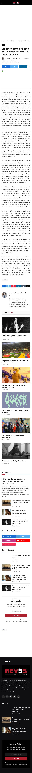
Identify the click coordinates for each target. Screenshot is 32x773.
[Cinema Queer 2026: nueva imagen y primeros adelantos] (16, 400)
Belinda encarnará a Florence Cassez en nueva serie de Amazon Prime (21, 521)
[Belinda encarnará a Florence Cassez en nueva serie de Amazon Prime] (16, 325)
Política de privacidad (21, 621)
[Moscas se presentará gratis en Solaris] (16, 451)
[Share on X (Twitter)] (14, 66)
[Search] (29, 2)
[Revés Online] (16, 2)
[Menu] (3, 2)
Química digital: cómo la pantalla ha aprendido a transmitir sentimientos (19, 511)
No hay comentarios (8, 62)
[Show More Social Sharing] (28, 66)
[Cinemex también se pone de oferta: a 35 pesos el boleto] (16, 426)
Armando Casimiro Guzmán (13, 58)
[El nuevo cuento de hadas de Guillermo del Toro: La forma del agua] (16, 79)
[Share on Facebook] (6, 66)
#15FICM (4, 279)
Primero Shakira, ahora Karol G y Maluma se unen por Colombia (21, 557)
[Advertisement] (16, 23)
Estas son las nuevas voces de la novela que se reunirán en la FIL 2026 (21, 502)
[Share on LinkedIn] (23, 66)
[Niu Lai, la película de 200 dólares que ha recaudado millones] (16, 375)
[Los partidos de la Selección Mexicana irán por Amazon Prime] (16, 350)
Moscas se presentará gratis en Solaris (14, 461)
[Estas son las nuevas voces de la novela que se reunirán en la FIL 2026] (6, 503)
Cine (3, 45)
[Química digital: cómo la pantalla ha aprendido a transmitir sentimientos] (6, 512)
